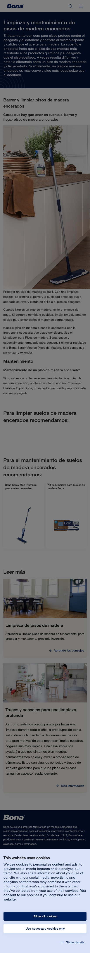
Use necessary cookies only (45, 928)
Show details (74, 942)
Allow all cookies (45, 916)
